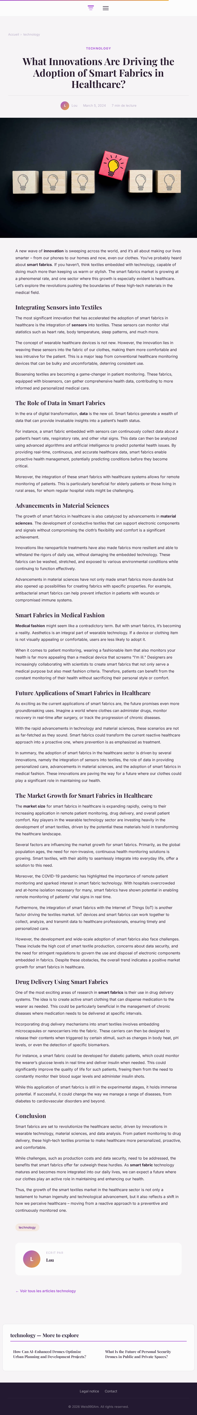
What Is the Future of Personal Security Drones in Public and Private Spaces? (138, 1354)
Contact (111, 1391)
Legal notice (89, 1391)
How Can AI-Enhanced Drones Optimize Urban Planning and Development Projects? (49, 1354)
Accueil (13, 34)
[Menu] (106, 8)
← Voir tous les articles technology (45, 1291)
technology (31, 34)
